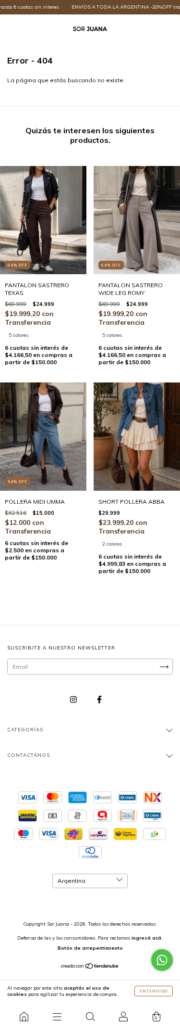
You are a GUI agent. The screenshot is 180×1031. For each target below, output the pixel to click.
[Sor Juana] (23, 1016)
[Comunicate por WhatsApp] (162, 960)
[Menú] (56, 1016)
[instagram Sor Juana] (74, 699)
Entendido (154, 991)
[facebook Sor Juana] (99, 699)
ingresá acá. (147, 938)
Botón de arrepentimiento (90, 948)
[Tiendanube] (90, 967)
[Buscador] (90, 1016)
